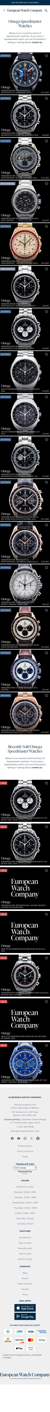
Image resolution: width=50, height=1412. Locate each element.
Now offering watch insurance (25, 2)
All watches (25, 1238)
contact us (37, 42)
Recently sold (25, 1248)
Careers (25, 1289)
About (25, 1278)
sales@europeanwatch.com (25, 1131)
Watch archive (25, 1259)
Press (25, 1295)
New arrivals (25, 1243)
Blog (25, 1273)
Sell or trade (25, 1254)
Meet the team (25, 1284)
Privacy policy (25, 1146)
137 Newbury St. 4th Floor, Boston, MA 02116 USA (25, 1113)
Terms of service (25, 1151)
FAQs (25, 1157)
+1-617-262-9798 (25, 1127)
